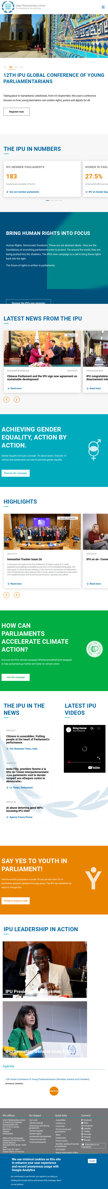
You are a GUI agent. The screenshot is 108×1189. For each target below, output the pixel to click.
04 (21, 67)
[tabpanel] (42, 179)
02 (10, 67)
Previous (6, 400)
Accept (92, 1161)
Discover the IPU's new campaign (28, 303)
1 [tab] (47, 200)
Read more (19, 122)
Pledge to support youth (16, 900)
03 (16, 67)
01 (5, 67)
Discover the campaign (15, 473)
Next (17, 400)
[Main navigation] (103, 7)
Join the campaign (15, 677)
